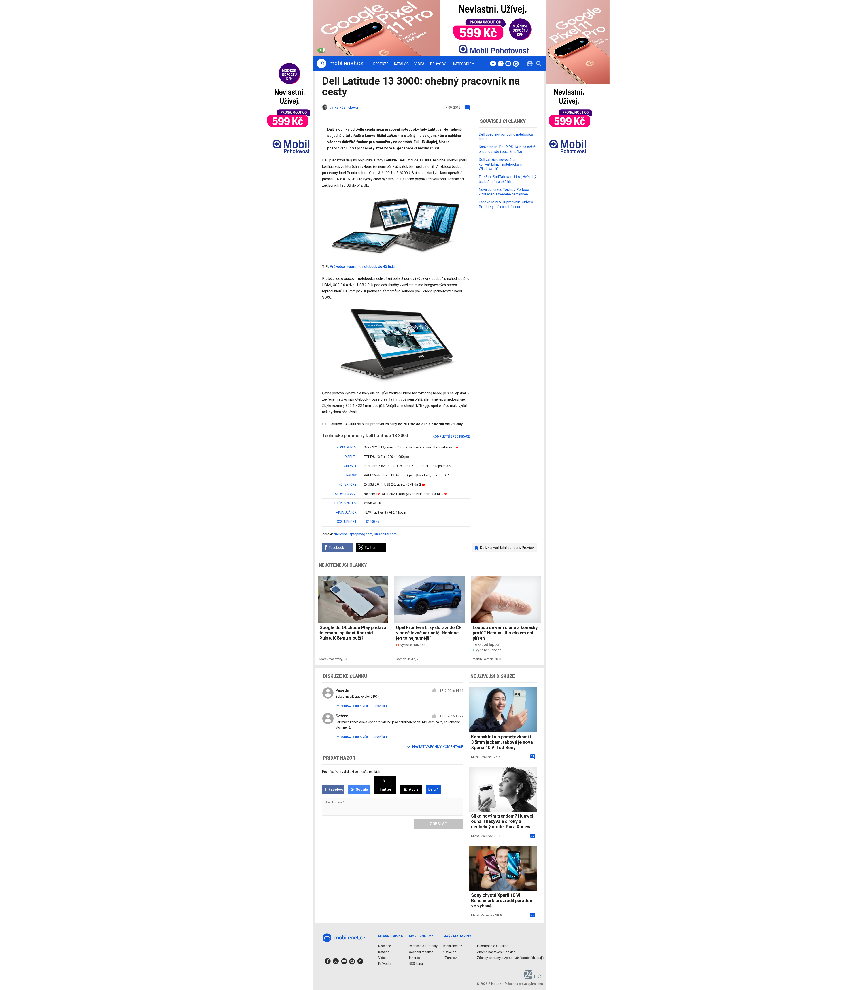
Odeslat (438, 823)
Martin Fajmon (483, 659)
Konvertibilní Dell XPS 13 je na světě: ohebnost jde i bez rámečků (507, 149)
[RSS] (360, 962)
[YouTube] (508, 64)
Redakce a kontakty (423, 946)
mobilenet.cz (452, 946)
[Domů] (340, 63)
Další (433, 789)
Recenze (380, 64)
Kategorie (462, 64)
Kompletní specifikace (451, 436)
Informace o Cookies (492, 946)
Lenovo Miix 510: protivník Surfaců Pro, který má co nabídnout (506, 204)
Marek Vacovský (330, 659)
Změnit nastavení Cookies (496, 952)
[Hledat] (539, 64)
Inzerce (414, 958)
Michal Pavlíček (482, 757)
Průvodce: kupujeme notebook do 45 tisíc (362, 266)
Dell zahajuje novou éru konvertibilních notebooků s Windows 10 (500, 164)
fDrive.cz (449, 952)
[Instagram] (516, 64)
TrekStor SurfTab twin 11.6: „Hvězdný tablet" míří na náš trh (507, 179)
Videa (419, 64)
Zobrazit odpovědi (354, 706)
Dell (483, 548)
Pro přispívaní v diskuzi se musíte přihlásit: (351, 771)
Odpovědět (379, 706)
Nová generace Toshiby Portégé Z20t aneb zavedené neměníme (504, 191)
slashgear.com (385, 534)
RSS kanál (416, 964)
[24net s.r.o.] (534, 978)
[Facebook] (493, 64)
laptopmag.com (360, 534)
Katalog (401, 64)
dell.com (340, 534)
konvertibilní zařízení (504, 548)
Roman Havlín (405, 659)
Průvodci (438, 64)
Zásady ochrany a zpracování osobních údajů (510, 958)
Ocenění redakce (421, 952)
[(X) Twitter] (501, 64)
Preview (528, 548)
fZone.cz (450, 958)
